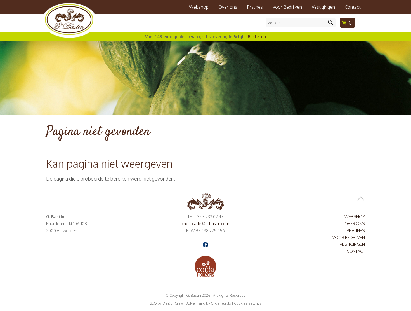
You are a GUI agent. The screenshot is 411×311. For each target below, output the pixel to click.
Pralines (255, 7)
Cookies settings (248, 303)
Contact (353, 7)
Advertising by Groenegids (208, 303)
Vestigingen (323, 7)
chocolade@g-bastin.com (205, 223)
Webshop (199, 7)
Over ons (227, 7)
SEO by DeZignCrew (166, 303)
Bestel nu (257, 36)
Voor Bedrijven (287, 7)
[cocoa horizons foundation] (205, 265)
